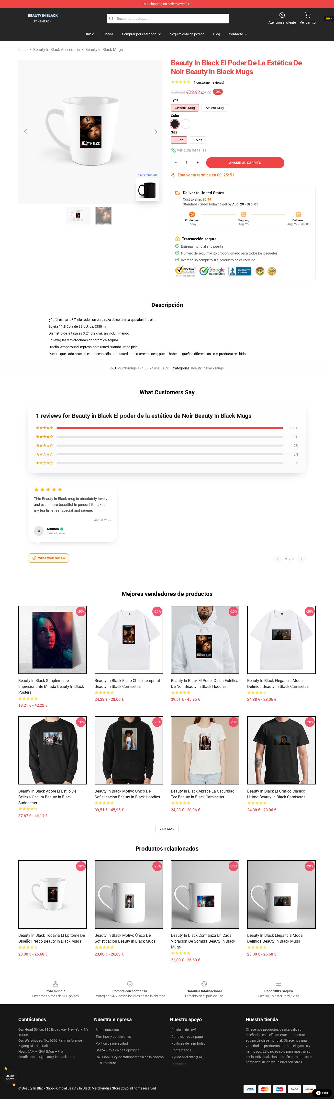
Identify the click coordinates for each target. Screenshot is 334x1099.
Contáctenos (181, 1050)
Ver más (167, 829)
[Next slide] (155, 132)
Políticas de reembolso (188, 1043)
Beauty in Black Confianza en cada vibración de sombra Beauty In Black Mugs (203, 941)
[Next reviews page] (301, 559)
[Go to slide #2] (103, 215)
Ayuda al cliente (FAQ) (188, 1057)
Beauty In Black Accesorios (56, 49)
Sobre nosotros (107, 1030)
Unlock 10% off (10, 1077)
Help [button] (325, 1093)
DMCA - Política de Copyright (117, 1050)
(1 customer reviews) (208, 82)
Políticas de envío (184, 1030)
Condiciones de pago (187, 1036)
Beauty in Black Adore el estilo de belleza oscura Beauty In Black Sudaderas (47, 797)
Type (174, 100)
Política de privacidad (112, 1043)
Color (175, 116)
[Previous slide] (26, 132)
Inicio (23, 49)
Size (174, 132)
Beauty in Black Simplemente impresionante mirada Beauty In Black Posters (51, 686)
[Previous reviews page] (277, 559)
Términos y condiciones (113, 1036)
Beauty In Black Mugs (104, 49)
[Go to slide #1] (78, 215)
